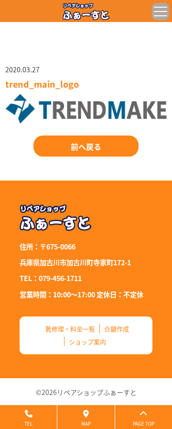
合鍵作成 (116, 328)
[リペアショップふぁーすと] (86, 11)
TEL (28, 423)
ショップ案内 (87, 341)
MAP (86, 423)
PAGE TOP (143, 423)
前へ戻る (86, 146)
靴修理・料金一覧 (70, 328)
